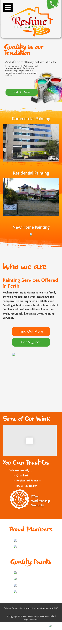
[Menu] (8, 7)
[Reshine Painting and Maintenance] (31, 21)
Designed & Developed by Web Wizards (29, 626)
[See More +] (31, 234)
